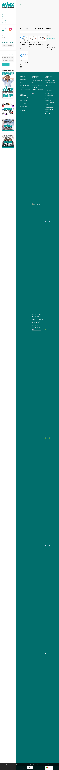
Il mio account (22, 110)
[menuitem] (8, 15)
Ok (29, 767)
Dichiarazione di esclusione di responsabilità (23, 102)
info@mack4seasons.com (29, 89)
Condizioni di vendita (24, 97)
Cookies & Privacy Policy (23, 107)
